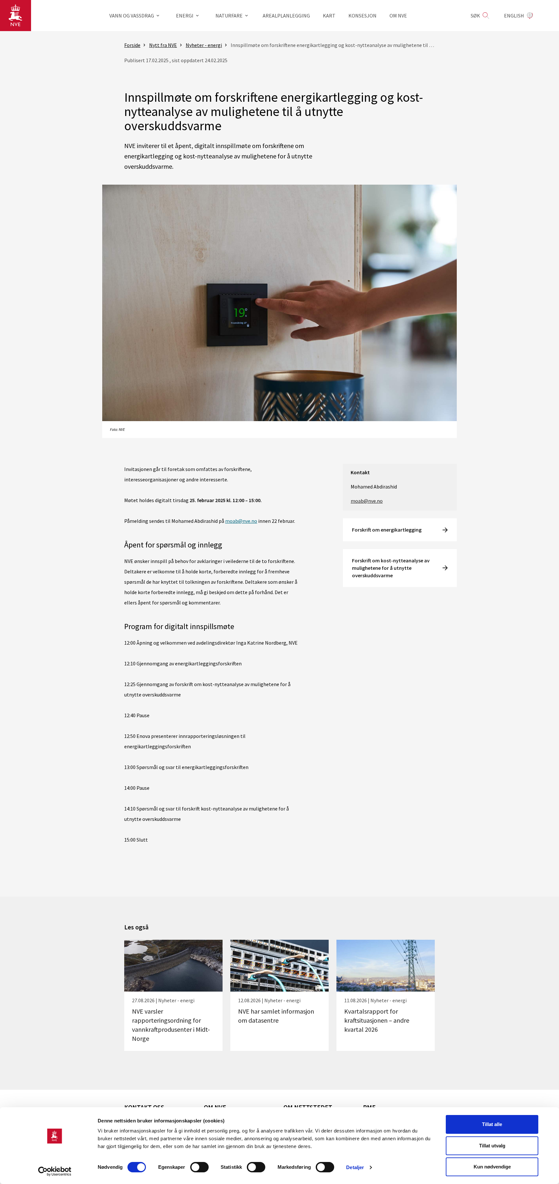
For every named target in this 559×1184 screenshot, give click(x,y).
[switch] (199, 1167)
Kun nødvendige (492, 1166)
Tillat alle (492, 1124)
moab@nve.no (241, 521)
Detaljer (355, 1167)
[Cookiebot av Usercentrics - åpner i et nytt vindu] (55, 1171)
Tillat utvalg (492, 1145)
